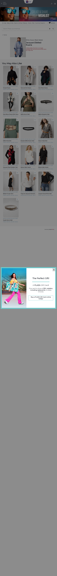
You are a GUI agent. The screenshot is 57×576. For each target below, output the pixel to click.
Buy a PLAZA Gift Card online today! (41, 298)
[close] (53, 269)
